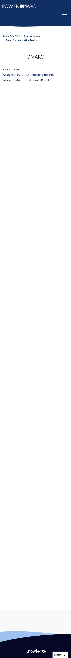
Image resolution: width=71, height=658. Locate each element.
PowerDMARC (11, 36)
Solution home (32, 36)
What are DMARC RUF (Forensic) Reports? (26, 79)
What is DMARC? (12, 69)
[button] (65, 15)
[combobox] (60, 655)
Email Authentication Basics (21, 40)
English (57, 654)
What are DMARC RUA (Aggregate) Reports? (28, 74)
